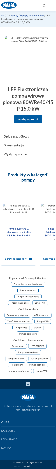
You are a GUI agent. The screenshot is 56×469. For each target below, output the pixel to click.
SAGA (4, 15)
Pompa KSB (43, 321)
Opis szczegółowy (16, 136)
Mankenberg (16, 364)
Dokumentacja (14, 145)
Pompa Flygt (21, 327)
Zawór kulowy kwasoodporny (28, 340)
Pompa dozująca (37, 364)
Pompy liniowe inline (32, 15)
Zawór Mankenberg (28, 309)
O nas (5, 422)
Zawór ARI (40, 302)
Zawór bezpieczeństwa (18, 321)
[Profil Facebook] (28, 384)
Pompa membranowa (18, 371)
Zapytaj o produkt (28, 119)
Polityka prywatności (22, 466)
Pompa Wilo (42, 371)
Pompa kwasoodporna (28, 296)
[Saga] (19, 6)
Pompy (14, 15)
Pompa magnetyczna (17, 315)
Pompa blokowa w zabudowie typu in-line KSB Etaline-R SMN (18, 232)
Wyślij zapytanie (15, 154)
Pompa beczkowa (28, 333)
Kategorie (8, 431)
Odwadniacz (18, 346)
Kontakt (7, 448)
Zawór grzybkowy (39, 358)
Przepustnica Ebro (20, 302)
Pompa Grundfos (16, 358)
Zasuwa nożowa (28, 290)
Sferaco (37, 327)
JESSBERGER (37, 346)
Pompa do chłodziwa (28, 352)
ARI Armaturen (41, 315)
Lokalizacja (9, 439)
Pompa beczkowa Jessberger (28, 284)
